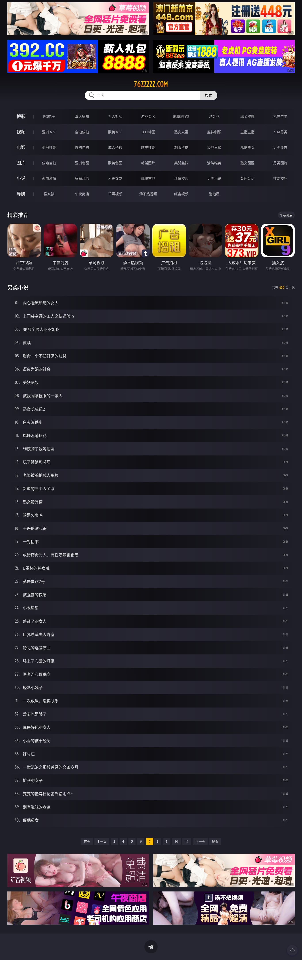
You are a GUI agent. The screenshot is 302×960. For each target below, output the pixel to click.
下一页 (200, 841)
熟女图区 (247, 163)
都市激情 (49, 178)
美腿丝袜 (181, 163)
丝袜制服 (214, 132)
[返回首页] (292, 950)
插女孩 (49, 193)
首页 (87, 841)
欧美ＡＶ (115, 132)
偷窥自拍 (49, 163)
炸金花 (214, 116)
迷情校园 (181, 178)
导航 (21, 194)
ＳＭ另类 (280, 132)
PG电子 (49, 116)
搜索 (208, 95)
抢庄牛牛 (280, 116)
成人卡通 (115, 147)
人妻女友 (115, 178)
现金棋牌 (247, 116)
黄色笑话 (247, 178)
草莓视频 (115, 193)
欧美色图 (115, 163)
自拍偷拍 (82, 132)
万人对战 (115, 116)
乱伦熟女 (247, 147)
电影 (21, 147)
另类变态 (280, 147)
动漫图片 (148, 163)
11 (187, 841)
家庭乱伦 (82, 178)
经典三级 (214, 147)
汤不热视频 (148, 193)
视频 (21, 132)
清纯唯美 (214, 163)
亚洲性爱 (49, 147)
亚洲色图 (82, 163)
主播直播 (247, 132)
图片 (21, 163)
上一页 (101, 841)
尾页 (215, 841)
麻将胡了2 (181, 116)
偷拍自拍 (82, 147)
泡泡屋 (214, 193)
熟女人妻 (181, 132)
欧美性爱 (148, 147)
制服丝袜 (181, 147)
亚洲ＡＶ (49, 132)
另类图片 (280, 163)
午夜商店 (82, 193)
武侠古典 (148, 178)
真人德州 (82, 116)
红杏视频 (181, 193)
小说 (21, 178)
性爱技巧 (280, 178)
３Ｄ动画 (148, 132)
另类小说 (214, 178)
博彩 (21, 116)
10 (176, 841)
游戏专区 (148, 116)
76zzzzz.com (151, 84)
